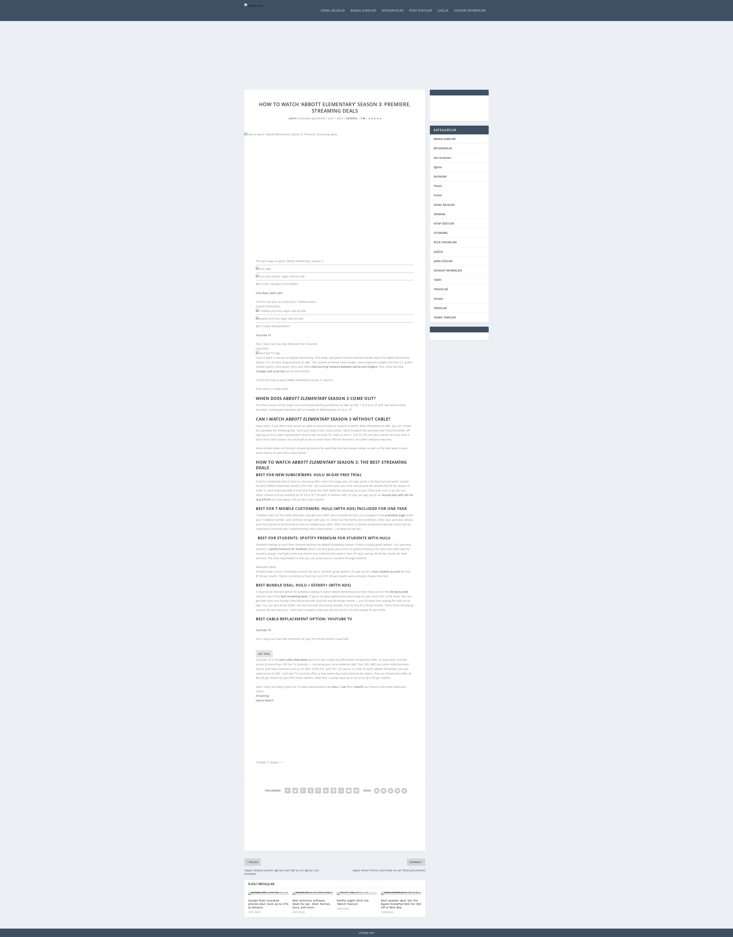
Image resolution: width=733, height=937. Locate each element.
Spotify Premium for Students (288, 549)
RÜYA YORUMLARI (445, 242)
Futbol (438, 195)
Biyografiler (392, 11)
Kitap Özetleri (420, 11)
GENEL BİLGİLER (444, 205)
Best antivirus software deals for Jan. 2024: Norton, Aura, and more (311, 904)
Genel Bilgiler (333, 11)
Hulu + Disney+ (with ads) (323, 585)
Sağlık (443, 11)
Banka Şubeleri (363, 11)
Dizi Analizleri (442, 158)
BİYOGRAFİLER (443, 148)
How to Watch (264, 700)
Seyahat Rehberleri (470, 11)
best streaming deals (294, 596)
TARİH (438, 280)
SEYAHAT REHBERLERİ (448, 270)
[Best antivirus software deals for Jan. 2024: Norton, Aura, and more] (312, 893)
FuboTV (358, 687)
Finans (438, 186)
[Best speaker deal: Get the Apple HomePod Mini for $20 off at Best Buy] (401, 893)
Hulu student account (386, 571)
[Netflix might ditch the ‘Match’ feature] (357, 893)
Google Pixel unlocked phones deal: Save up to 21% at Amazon (268, 904)
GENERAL (352, 118)
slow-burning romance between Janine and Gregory (344, 366)
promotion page (395, 515)
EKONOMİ (440, 176)
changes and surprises (270, 371)
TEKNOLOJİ (441, 289)
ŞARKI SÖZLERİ (443, 261)
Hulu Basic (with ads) (269, 293)
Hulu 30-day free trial (338, 474)
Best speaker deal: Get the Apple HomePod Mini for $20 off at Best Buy (401, 904)
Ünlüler (438, 298)
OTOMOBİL (441, 233)
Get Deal (264, 654)
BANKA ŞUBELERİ (445, 139)
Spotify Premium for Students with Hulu (345, 537)
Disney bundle (399, 592)
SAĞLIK (438, 252)
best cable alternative (293, 660)
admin (293, 118)
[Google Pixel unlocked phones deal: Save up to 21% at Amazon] (268, 893)
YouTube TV (263, 335)
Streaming (262, 696)
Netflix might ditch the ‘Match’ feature (353, 902)
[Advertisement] (358, 55)
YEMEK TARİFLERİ (445, 317)
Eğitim (438, 167)
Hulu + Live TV (341, 687)
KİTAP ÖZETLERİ (444, 223)
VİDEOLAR (440, 308)
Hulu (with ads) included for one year (364, 508)
